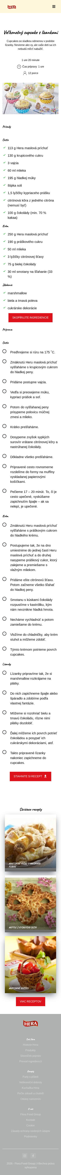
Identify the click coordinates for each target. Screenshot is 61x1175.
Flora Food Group (30, 1114)
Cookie (30, 1125)
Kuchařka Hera (30, 1088)
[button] (53, 6)
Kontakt (30, 1120)
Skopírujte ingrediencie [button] (30, 317)
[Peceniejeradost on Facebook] (33, 1155)
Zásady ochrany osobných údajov (30, 1131)
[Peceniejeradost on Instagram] (24, 1155)
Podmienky (30, 1136)
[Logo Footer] (30, 1015)
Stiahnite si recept (28, 776)
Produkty (30, 1050)
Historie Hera (30, 1044)
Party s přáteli (30, 1076)
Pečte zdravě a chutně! (30, 1093)
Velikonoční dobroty (30, 1082)
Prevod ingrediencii (30, 1061)
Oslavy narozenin (30, 1099)
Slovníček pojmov (30, 1055)
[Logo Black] (12, 3)
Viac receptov (30, 1001)
